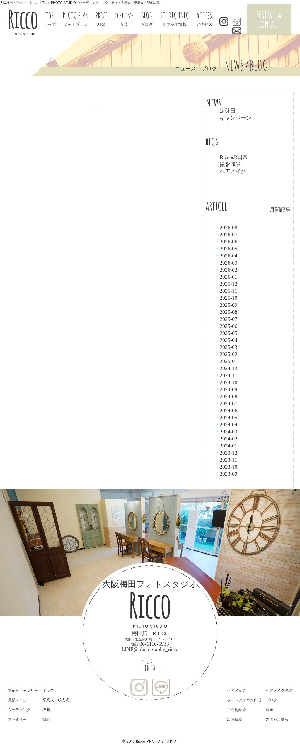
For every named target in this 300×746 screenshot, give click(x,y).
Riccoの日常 (231, 157)
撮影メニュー (19, 700)
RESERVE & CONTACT (269, 19)
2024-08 (225, 396)
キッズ (48, 690)
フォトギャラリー (23, 690)
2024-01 (225, 446)
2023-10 (225, 467)
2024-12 (225, 368)
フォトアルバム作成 (244, 700)
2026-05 (225, 249)
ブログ (271, 700)
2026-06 (225, 242)
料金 (269, 710)
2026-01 (225, 277)
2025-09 (225, 305)
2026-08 (225, 227)
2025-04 (225, 340)
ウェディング (19, 710)
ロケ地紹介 (236, 710)
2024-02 (225, 439)
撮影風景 (227, 164)
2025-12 (225, 284)
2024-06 (225, 410)
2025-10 (225, 298)
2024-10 (225, 382)
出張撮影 (234, 719)
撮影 (46, 719)
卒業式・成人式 (55, 700)
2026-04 (225, 256)
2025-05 (225, 333)
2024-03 (225, 432)
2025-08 (225, 312)
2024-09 (225, 389)
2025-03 (225, 347)
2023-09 (225, 474)
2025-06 (225, 326)
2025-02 (225, 354)
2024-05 (225, 418)
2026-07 (225, 235)
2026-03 (225, 263)
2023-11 (225, 460)
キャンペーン (232, 118)
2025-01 (225, 361)
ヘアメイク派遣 (279, 690)
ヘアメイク (230, 171)
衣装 (46, 710)
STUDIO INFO (150, 664)
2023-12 (225, 453)
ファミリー (17, 719)
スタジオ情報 (277, 719)
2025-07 (225, 319)
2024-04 (225, 425)
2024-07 (225, 403)
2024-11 (225, 375)
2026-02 (225, 270)
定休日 (225, 111)
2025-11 (225, 291)
